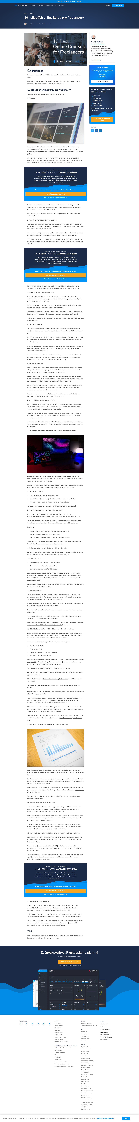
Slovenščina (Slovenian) (87, 1102)
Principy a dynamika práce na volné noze (41, 292)
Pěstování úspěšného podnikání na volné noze (43, 220)
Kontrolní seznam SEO (60, 1037)
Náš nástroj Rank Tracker (64, 672)
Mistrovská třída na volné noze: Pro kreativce (42, 400)
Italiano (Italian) (85, 1056)
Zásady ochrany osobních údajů (89, 1025)
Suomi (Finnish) (85, 1086)
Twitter (38, 1023)
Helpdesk (83, 1041)
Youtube (26, 1023)
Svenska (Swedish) (85, 1067)
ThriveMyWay (97, 60)
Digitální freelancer (35, 590)
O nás (101, 1026)
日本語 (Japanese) (85, 1058)
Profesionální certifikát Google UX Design (42, 802)
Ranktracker (21, 5)
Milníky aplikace (85, 1038)
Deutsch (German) (85, 1049)
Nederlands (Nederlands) (87, 1060)
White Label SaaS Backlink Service (63, 1047)
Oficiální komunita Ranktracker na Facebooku (32, 1023)
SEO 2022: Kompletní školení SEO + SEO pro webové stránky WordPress (52, 629)
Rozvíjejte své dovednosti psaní (39, 901)
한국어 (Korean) (85, 1107)
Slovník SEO (58, 1057)
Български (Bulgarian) (87, 1074)
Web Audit (57, 1030)
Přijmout (126, 1118)
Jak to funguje (40, 5)
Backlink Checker (59, 1032)
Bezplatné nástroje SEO (60, 1061)
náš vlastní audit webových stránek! (40, 586)
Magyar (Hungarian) (86, 1088)
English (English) (85, 1046)
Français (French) (85, 1053)
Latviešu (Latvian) (85, 1095)
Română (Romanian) (86, 1097)
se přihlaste (49, 197)
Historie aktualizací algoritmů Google (64, 1066)
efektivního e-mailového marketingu (38, 859)
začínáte (30, 288)
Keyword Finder (59, 1025)
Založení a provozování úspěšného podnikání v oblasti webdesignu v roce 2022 (53, 430)
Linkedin (43, 1023)
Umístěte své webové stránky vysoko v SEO (43, 566)
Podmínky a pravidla (86, 1023)
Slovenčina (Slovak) (86, 1100)
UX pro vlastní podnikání (40, 811)
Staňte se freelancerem (36, 363)
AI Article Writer (59, 1039)
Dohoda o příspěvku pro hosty (62, 1064)
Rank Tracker (58, 1023)
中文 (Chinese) (85, 1072)
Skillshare (32, 98)
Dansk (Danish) (85, 1079)
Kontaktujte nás (104, 1023)
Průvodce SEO (58, 1059)
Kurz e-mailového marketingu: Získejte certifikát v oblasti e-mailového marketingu (55, 833)
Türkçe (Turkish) (85, 1069)
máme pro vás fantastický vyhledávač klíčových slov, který (45, 625)
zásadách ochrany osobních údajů (105, 1118)
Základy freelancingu (35, 324)
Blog (56, 5)
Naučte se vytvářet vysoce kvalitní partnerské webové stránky (48, 548)
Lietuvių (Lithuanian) (86, 1093)
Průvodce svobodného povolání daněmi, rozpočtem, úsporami (49, 724)
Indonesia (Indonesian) (87, 1090)
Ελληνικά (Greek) (85, 1081)
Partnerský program (60, 1052)
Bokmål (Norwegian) (86, 1109)
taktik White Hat (37, 649)
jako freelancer (70, 286)
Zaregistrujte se (118, 5)
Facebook (21, 1023)
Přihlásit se (107, 5)
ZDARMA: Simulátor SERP (61, 1041)
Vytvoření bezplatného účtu (55, 194)
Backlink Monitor (59, 1034)
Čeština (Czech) (85, 1076)
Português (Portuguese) (87, 1065)
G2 (49, 1023)
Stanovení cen (49, 5)
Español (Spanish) (85, 1051)
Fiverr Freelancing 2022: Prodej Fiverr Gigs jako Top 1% (46, 510)
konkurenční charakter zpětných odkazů (55, 679)
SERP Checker (58, 1028)
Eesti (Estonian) (85, 1083)
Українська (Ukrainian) (87, 1104)
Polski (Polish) (84, 1063)
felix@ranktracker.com (105, 1039)
